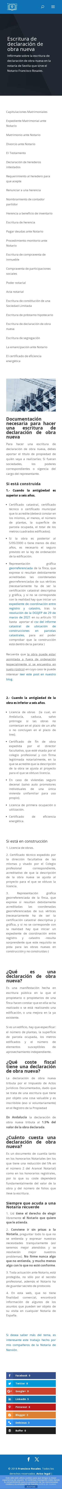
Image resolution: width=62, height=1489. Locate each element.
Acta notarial (15, 292)
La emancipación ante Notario (26, 347)
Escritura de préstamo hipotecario (29, 315)
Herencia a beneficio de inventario (29, 213)
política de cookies (47, 1484)
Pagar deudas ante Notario (24, 231)
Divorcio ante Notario (20, 144)
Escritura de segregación (23, 338)
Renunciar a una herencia (23, 190)
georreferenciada (21, 568)
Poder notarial (16, 283)
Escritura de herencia (20, 222)
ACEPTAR (31, 1487)
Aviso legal (43, 1473)
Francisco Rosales (29, 1468)
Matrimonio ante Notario (23, 135)
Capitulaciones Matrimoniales (26, 112)
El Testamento (16, 153)
